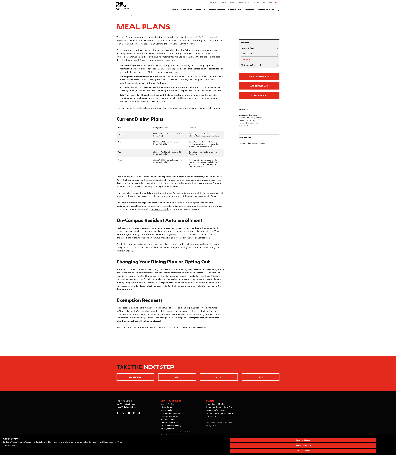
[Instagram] (134, 413)
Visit (177, 377)
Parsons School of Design (215, 404)
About (175, 9)
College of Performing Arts (215, 410)
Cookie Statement (10, 445)
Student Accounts (197, 327)
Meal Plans (246, 59)
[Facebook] (118, 413)
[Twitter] (123, 413)
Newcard (124, 16)
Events (256, 2)
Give (261, 377)
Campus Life (234, 9)
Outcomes (249, 9)
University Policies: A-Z (170, 416)
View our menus (124, 108)
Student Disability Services (132, 311)
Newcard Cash (247, 48)
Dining (151, 72)
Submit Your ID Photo (259, 77)
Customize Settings (303, 440)
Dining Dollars (142, 176)
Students (213, 2)
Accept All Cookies (303, 451)
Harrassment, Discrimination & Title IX (175, 432)
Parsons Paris (211, 416)
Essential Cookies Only (303, 445)
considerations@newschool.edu (161, 314)
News (263, 2)
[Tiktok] (139, 413)
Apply (276, 2)
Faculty (240, 2)
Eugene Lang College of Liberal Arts (219, 407)
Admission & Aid (265, 9)
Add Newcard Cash (259, 86)
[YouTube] (128, 413)
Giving (270, 2)
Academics (186, 9)
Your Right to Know (168, 429)
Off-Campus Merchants (251, 65)
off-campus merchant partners (179, 180)
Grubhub (161, 83)
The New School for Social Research (219, 413)
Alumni (231, 2)
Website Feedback (168, 404)
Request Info (135, 377)
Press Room (165, 435)
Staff (247, 2)
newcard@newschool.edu (248, 123)
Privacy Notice (211, 426)
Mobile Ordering (259, 95)
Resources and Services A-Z (171, 413)
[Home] (124, 7)
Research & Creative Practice (210, 9)
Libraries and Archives (169, 422)
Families (223, 2)
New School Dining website (181, 44)
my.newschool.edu (160, 209)
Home (118, 16)
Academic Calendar (168, 419)
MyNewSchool (166, 407)
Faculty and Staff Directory (171, 426)
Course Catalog (167, 410)
